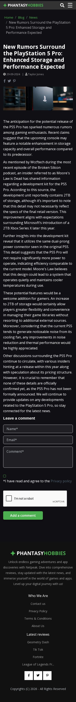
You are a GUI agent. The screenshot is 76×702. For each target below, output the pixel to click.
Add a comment (23, 515)
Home (8, 17)
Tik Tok (38, 649)
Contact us (38, 604)
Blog (21, 17)
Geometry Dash (38, 642)
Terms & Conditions (38, 618)
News (33, 17)
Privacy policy (61, 481)
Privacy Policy (38, 611)
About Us (38, 626)
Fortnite (38, 657)
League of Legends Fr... (38, 664)
